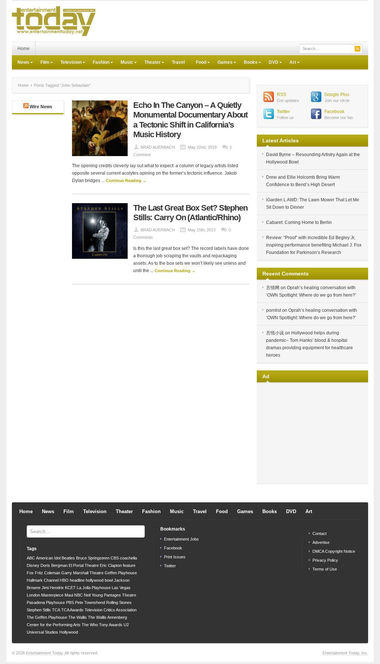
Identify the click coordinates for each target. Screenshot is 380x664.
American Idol (48, 558)
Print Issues (175, 557)
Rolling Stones (119, 602)
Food (198, 63)
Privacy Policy (325, 560)
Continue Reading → (126, 180)
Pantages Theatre (120, 595)
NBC (78, 595)
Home (23, 48)
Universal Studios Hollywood (52, 632)
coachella (128, 558)
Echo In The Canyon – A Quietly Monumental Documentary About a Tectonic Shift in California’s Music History (190, 119)
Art (290, 63)
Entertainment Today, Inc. (345, 653)
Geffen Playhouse (121, 573)
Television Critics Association (111, 610)
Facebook (334, 111)
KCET (70, 587)
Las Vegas (121, 587)
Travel (178, 62)
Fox (30, 573)
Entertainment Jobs (181, 539)
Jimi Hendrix (53, 587)
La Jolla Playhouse (94, 587)
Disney (33, 565)
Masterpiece (52, 595)
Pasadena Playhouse (46, 602)
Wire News (41, 106)
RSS (281, 94)
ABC (31, 558)
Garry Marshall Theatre (82, 573)
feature (129, 565)
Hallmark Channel (43, 580)
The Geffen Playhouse (47, 617)
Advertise (321, 542)
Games (222, 63)
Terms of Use (324, 569)
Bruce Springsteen (92, 558)
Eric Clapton (111, 565)
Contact (319, 533)
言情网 (272, 287)
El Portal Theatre (84, 565)
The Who (90, 624)
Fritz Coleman (47, 573)
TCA (56, 610)
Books (248, 63)
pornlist (273, 310)
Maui (69, 595)
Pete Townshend (90, 602)
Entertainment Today (44, 653)
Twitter (283, 111)
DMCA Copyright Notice (333, 551)
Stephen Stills (39, 610)
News (20, 63)
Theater (150, 63)
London (33, 595)
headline (77, 580)
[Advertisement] (233, 21)
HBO (64, 580)
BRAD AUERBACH (158, 147)
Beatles (68, 558)
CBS (115, 558)
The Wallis (77, 617)
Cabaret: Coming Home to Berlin (299, 222)
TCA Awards (72, 610)
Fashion (98, 63)
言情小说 (275, 333)
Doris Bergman (54, 565)
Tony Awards (110, 624)
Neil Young (93, 595)
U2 (126, 624)
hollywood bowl (99, 580)
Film (42, 63)
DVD (270, 63)
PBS (70, 602)
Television (68, 63)
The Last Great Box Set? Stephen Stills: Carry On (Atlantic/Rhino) (190, 212)
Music (124, 63)
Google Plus (336, 94)
